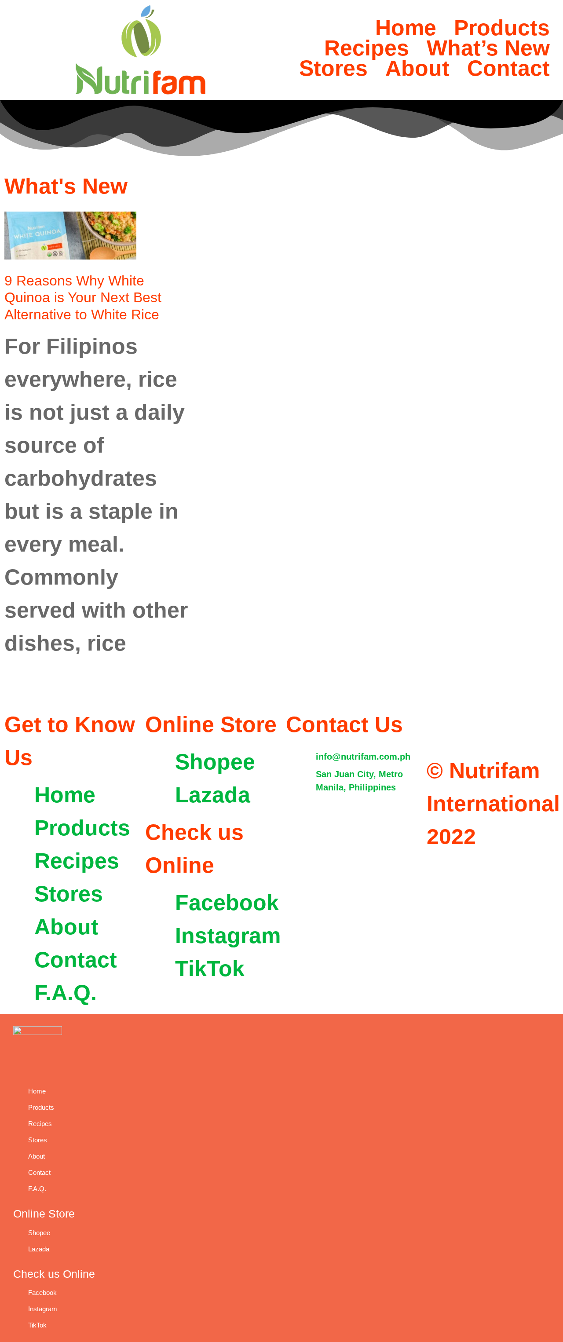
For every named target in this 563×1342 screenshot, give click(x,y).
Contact (508, 68)
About (417, 68)
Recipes (366, 48)
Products (502, 28)
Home (405, 28)
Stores (333, 68)
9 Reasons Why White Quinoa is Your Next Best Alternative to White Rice (82, 297)
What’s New (488, 48)
